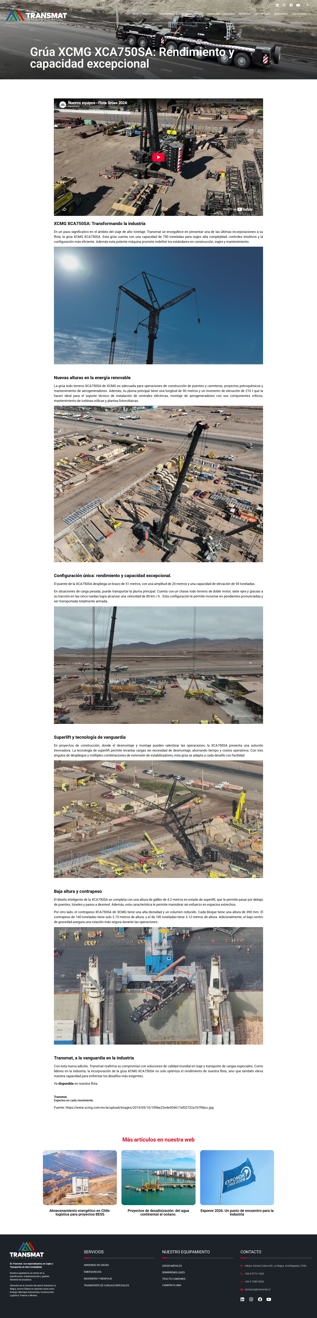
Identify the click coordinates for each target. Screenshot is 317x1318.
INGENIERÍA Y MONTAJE (98, 1278)
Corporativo (281, 14)
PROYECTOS (244, 14)
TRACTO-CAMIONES (173, 1278)
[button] (307, 5)
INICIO (136, 14)
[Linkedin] (277, 5)
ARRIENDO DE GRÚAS (96, 1265)
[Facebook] (291, 5)
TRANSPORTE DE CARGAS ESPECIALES (106, 1285)
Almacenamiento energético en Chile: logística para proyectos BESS (79, 1212)
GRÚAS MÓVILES (172, 1265)
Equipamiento (167, 14)
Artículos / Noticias (192, 14)
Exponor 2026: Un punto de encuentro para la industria (237, 1212)
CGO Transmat (262, 14)
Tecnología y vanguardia (221, 14)
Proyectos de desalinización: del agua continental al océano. (158, 1212)
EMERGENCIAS (92, 1271)
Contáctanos (299, 14)
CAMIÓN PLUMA (171, 1285)
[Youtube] (298, 5)
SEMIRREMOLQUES (173, 1272)
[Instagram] (284, 5)
